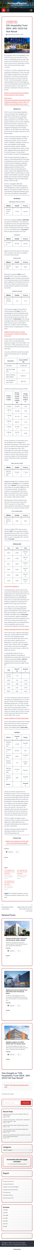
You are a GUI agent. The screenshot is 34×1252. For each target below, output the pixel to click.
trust (26, 895)
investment (13, 895)
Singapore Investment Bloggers (11, 1187)
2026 (4, 1210)
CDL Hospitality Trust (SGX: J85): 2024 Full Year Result (9, 871)
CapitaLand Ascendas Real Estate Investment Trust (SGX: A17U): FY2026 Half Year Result (17, 1135)
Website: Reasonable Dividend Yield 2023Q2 (16, 629)
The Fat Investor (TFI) (8, 1198)
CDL (10, 893)
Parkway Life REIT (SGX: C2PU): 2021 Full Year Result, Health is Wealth (16, 939)
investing (6, 895)
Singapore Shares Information (10, 1189)
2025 (4, 1212)
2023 (4, 1218)
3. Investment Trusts (11, 21)
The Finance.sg (6, 1192)
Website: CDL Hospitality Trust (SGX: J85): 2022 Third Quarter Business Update (17, 842)
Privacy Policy (17, 1249)
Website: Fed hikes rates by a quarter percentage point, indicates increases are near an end (15, 334)
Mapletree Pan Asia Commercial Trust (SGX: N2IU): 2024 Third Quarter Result (16, 991)
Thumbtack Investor (8, 1195)
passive (19, 895)
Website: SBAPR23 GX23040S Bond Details (16, 718)
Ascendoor (10, 1245)
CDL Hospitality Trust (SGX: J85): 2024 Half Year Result (22, 871)
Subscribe (26, 1103)
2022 (4, 1221)
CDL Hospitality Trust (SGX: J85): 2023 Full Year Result (9, 882)
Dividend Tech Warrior (8, 1181)
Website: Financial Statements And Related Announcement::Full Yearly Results (16, 94)
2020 (4, 1226)
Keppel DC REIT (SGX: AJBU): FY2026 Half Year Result (15, 1125)
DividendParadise (17, 3)
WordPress (23, 1245)
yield (5, 897)
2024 (4, 1215)
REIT (23, 895)
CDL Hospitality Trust (11, 23)
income (26, 893)
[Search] (31, 10)
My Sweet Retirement (8, 1184)
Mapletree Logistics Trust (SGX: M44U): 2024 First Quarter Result (15, 1043)
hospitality (20, 893)
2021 (4, 1223)
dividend (14, 893)
